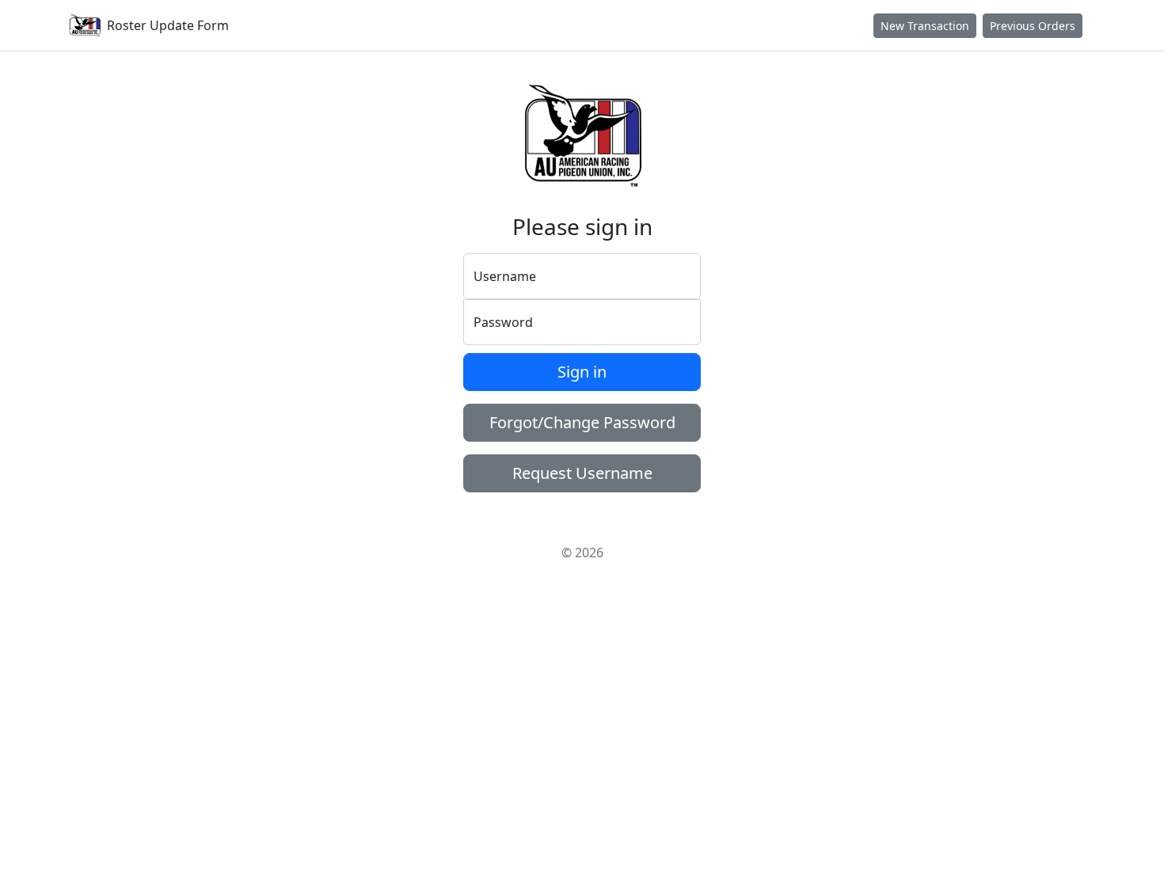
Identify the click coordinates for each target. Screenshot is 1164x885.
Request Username (582, 473)
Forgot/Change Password (582, 422)
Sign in (582, 371)
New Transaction (925, 25)
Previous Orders (1032, 25)
